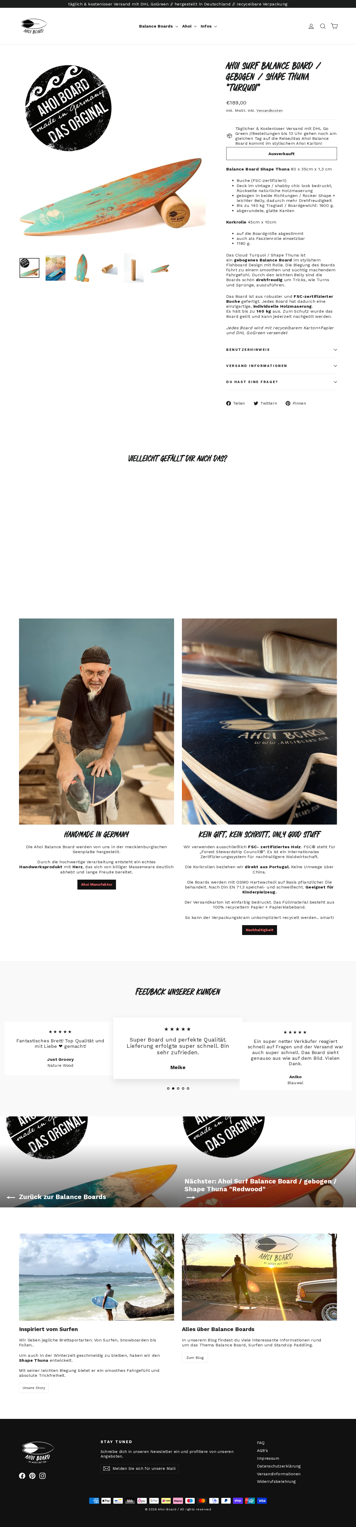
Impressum (268, 1458)
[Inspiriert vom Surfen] (96, 1277)
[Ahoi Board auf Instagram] (42, 1476)
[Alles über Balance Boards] (259, 1277)
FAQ (261, 1442)
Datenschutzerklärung (279, 1466)
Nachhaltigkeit (259, 930)
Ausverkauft (281, 153)
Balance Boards (156, 26)
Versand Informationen (256, 366)
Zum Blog (195, 1357)
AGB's (262, 1450)
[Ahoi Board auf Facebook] (22, 1476)
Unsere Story (34, 1388)
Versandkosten (269, 110)
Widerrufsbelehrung (276, 1481)
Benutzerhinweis (248, 350)
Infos (207, 26)
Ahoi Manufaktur (96, 884)
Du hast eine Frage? (252, 382)
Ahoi (187, 26)
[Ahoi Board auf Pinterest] (32, 1476)
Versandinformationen (279, 1474)
